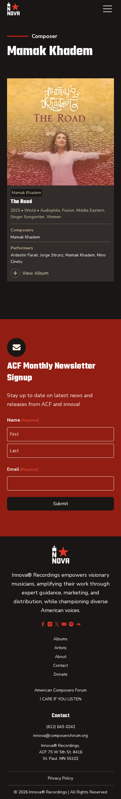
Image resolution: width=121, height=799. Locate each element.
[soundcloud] (78, 624)
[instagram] (50, 624)
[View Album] (60, 179)
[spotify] (71, 624)
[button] (107, 8)
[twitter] (57, 624)
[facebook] (43, 624)
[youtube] (64, 624)
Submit (60, 503)
